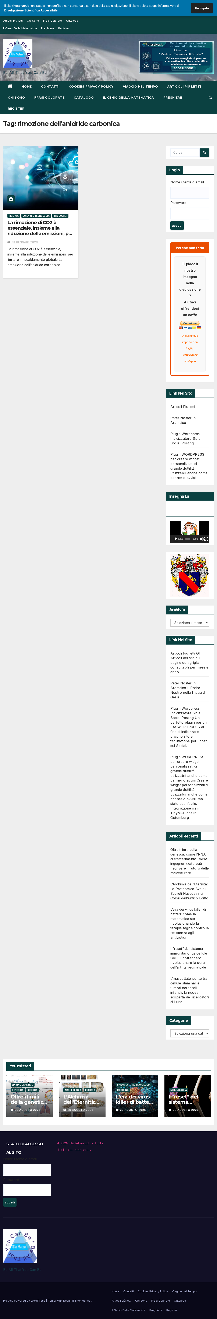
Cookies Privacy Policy (91, 86)
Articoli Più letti (182, 407)
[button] (210, 97)
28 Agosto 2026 (28, 1109)
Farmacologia (141, 1084)
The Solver (60, 216)
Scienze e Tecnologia (36, 216)
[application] (189, 532)
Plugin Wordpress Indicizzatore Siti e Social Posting (185, 438)
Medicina (123, 1090)
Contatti (50, 86)
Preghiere (47, 28)
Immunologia (178, 1090)
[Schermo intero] (206, 539)
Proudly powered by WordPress (24, 1300)
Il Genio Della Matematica (20, 28)
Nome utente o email (187, 182)
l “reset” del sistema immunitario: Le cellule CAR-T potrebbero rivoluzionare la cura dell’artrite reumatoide (188, 957)
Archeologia (73, 1090)
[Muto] (202, 539)
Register (63, 28)
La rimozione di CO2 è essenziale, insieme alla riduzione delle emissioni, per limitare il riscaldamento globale (40, 234)
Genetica (18, 1090)
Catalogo (72, 20)
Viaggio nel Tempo (140, 86)
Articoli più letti (13, 20)
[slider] (187, 539)
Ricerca (14, 216)
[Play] (176, 539)
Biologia (122, 1084)
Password (178, 203)
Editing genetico (22, 1084)
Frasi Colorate (52, 20)
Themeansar (83, 1300)
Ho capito (202, 8)
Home (27, 86)
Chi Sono (33, 20)
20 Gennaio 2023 (24, 242)
